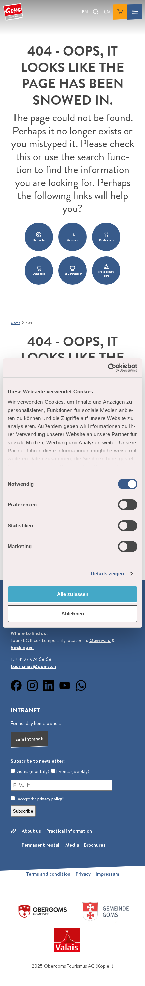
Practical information (69, 830)
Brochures (95, 845)
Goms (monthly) (32, 771)
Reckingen (22, 647)
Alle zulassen (72, 594)
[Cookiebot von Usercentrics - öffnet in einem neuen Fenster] (107, 367)
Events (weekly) (72, 771)
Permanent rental (40, 845)
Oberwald (100, 640)
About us (31, 830)
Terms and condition (48, 874)
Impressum (107, 874)
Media (72, 845)
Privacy (83, 874)
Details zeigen (107, 573)
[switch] (127, 504)
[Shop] (120, 12)
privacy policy (49, 799)
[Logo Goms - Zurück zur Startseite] (13, 12)
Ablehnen (72, 614)
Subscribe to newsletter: (38, 761)
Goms (15, 322)
